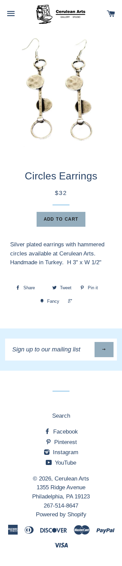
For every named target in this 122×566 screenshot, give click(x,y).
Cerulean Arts (72, 478)
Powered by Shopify (61, 514)
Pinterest (65, 442)
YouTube (64, 463)
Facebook (65, 431)
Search (61, 416)
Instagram (64, 452)
